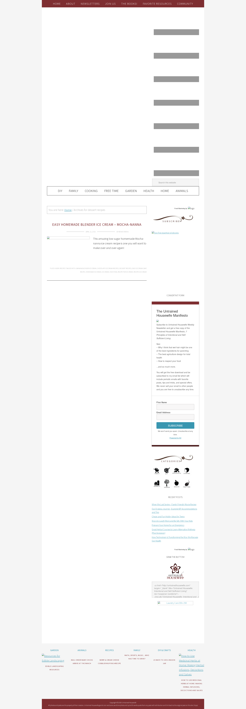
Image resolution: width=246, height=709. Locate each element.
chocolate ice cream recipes (108, 268)
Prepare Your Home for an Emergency (168, 525)
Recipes (62, 268)
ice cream (105, 272)
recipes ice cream (140, 272)
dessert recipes (125, 268)
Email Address (163, 412)
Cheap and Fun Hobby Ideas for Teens (168, 516)
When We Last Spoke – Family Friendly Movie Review (174, 504)
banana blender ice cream (86, 268)
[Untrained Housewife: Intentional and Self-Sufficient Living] (175, 579)
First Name (161, 402)
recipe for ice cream (125, 272)
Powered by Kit (175, 438)
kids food (113, 272)
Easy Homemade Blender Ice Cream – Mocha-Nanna (97, 224)
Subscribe (175, 425)
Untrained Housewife (79, 19)
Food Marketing (179, 208)
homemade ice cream (93, 272)
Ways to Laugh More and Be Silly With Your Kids (172, 521)
